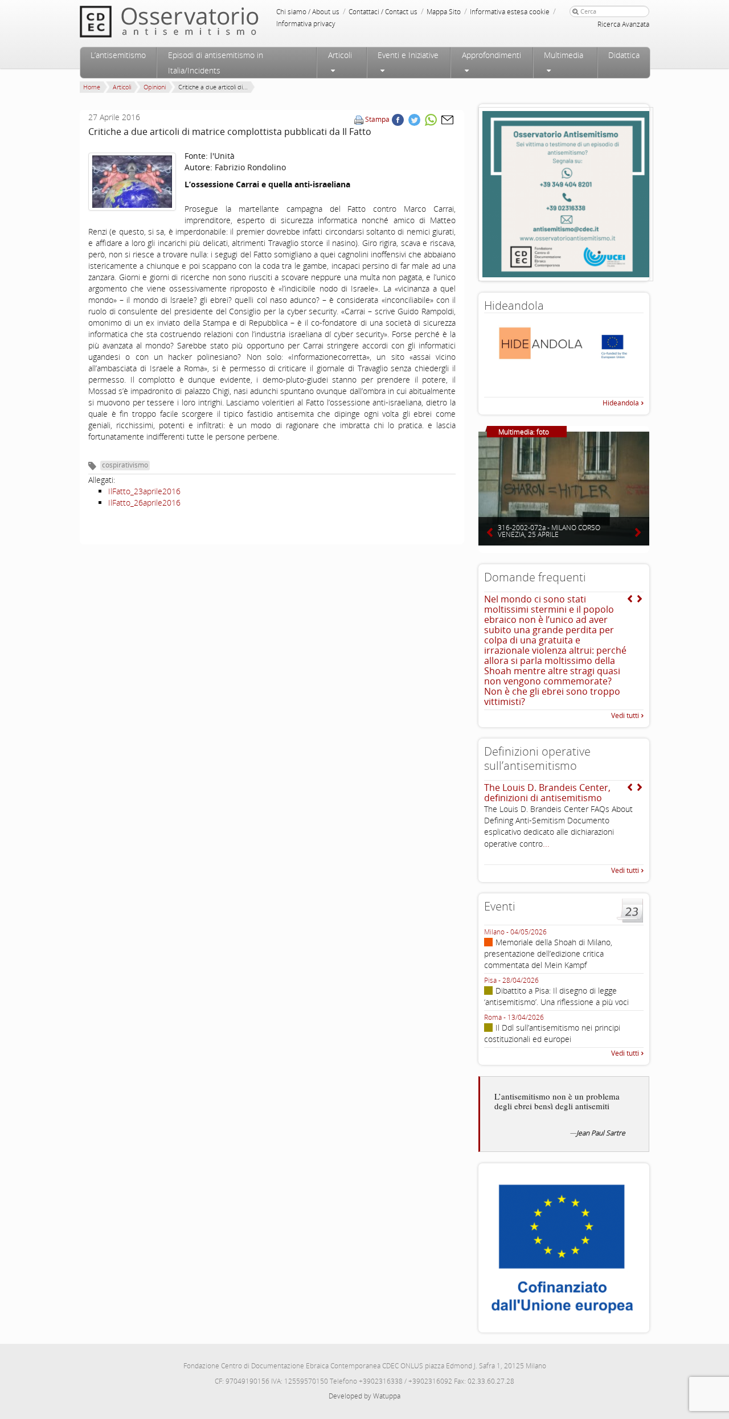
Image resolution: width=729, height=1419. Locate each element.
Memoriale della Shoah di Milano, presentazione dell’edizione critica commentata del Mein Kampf (548, 953)
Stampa (377, 119)
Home (91, 87)
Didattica (624, 55)
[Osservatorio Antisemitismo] (192, 21)
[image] (132, 182)
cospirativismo (125, 465)
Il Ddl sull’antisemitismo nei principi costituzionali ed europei (552, 1033)
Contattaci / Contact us (383, 12)
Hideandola (621, 403)
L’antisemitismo (118, 55)
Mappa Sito (444, 12)
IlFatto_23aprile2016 (144, 491)
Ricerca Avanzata (623, 24)
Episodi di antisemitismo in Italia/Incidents (215, 63)
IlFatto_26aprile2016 (144, 502)
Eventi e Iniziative (408, 55)
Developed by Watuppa (364, 1396)
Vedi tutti (625, 715)
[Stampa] (358, 119)
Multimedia (563, 55)
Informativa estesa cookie (510, 12)
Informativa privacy (305, 23)
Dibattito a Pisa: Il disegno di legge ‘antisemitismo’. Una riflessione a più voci (556, 996)
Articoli (340, 55)
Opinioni (155, 87)
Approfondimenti (491, 55)
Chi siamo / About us (307, 12)
